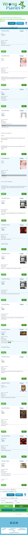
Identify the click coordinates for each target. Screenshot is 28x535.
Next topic (25, 28)
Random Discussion (17, 17)
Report (24, 51)
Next (17, 27)
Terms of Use (11, 529)
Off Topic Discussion (9, 17)
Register (6, 506)
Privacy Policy (13, 528)
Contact (4, 528)
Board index (3, 17)
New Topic (20, 23)
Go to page (12, 27)
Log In (21, 506)
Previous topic (19, 28)
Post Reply (11, 23)
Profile (3, 51)
